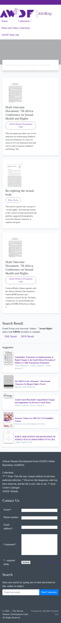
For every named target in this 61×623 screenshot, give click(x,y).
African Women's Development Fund (20, 125)
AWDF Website (10, 491)
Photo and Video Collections (16, 28)
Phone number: (11, 517)
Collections (23, 21)
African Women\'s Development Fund (21, 280)
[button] (30, 153)
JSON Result (27, 336)
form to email (50, 562)
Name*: (7, 509)
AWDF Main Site (10, 35)
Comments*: (10, 544)
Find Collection (49, 592)
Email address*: (8, 526)
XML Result (10, 336)
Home (5, 21)
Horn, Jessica (13, 200)
